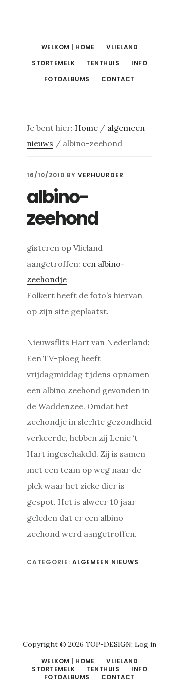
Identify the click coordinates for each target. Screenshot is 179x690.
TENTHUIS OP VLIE (89, 21)
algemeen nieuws (105, 562)
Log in (145, 644)
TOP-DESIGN (108, 644)
